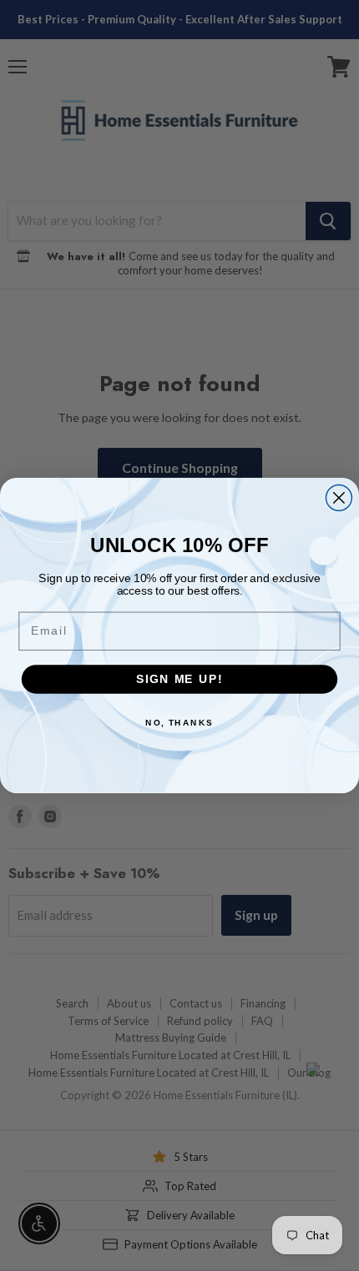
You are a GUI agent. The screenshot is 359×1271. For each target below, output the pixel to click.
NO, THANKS (179, 722)
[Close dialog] (338, 497)
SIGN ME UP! (179, 679)
